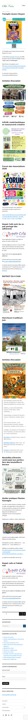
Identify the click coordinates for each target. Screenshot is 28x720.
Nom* (3, 676)
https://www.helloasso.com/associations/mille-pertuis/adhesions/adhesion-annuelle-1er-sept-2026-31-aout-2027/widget (14, 216)
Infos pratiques (6, 710)
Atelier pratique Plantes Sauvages (12, 657)
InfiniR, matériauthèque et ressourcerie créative (13, 123)
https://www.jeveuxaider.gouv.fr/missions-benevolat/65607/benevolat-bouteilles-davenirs (14, 67)
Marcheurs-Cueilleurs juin (10, 650)
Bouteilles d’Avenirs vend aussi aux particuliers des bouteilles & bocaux (13, 461)
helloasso (6, 550)
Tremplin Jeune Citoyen (13, 14)
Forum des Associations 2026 (11, 642)
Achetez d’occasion (11, 81)
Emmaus (6, 450)
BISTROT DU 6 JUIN (11, 276)
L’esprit (4, 704)
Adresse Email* (6, 670)
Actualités (4, 701)
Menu (23, 5)
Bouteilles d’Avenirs (14, 56)
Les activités (5, 707)
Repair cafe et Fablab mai (9, 659)
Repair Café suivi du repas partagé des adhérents (13, 226)
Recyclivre (7, 437)
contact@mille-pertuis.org (9, 694)
